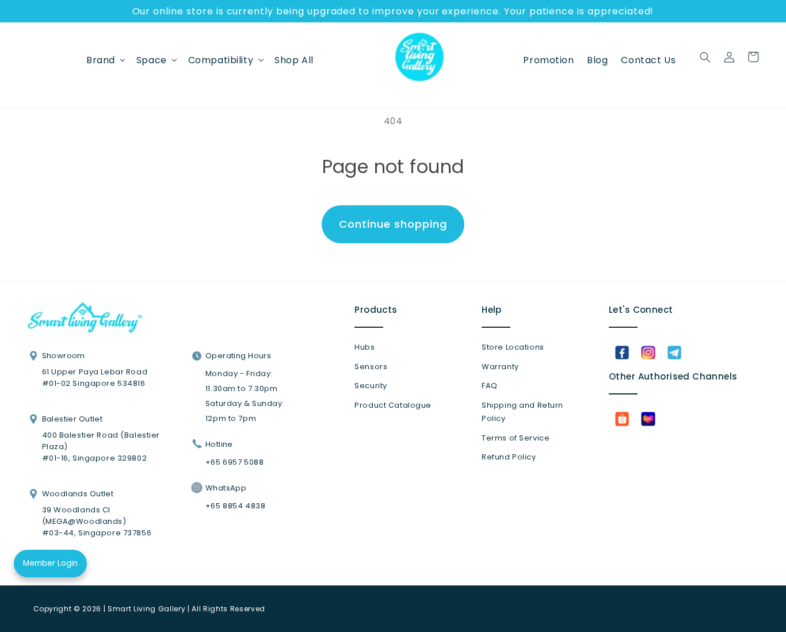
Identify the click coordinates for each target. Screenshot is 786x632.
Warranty (500, 366)
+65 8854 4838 (235, 505)
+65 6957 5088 (234, 462)
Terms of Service (516, 437)
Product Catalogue (393, 405)
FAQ (490, 385)
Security (370, 385)
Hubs (364, 347)
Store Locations (513, 347)
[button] (105, 59)
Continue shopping (393, 224)
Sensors (370, 366)
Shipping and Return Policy (522, 412)
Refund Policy (509, 456)
